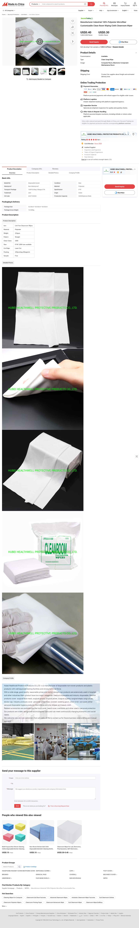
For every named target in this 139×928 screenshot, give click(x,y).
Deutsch (66, 915)
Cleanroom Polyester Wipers (12, 902)
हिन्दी (97, 915)
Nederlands (73, 915)
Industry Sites (82, 913)
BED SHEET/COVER (109, 874)
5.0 (111, 172)
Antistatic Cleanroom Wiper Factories (83, 897)
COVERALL (73, 874)
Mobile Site (114, 913)
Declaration (90, 920)
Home (3, 14)
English (22, 915)
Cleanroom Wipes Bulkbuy (94, 902)
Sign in (135, 5)
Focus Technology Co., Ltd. (56, 920)
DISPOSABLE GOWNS (43, 871)
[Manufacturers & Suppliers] (13, 4)
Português (35, 915)
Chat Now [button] (124, 42)
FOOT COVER (107, 871)
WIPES (105, 878)
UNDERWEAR (6, 878)
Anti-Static (24, 14)
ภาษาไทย (102, 915)
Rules (135, 10)
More (4, 906)
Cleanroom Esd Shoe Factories (36, 897)
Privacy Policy (100, 920)
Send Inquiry (94, 42)
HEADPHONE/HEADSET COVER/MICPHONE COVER (18, 871)
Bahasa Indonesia (126, 915)
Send (17, 806)
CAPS (71, 871)
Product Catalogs (30, 867)
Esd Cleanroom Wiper (75, 902)
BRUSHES (5, 874)
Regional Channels (93, 913)
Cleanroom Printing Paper (34, 902)
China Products (29, 913)
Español (28, 915)
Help (100, 10)
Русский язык (51, 915)
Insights (121, 913)
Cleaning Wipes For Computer (13, 897)
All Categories (9, 10)
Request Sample (118, 47)
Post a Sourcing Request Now (58, 806)
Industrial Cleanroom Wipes (58, 897)
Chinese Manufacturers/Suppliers (45, 913)
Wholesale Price (72, 913)
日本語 (92, 915)
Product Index (104, 913)
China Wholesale (61, 913)
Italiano (59, 915)
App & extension (112, 10)
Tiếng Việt (116, 915)
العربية (80, 915)
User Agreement (81, 920)
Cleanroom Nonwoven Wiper (55, 902)
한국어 (86, 915)
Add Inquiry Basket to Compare (40, 79)
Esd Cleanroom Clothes (106, 897)
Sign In (83, 159)
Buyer (90, 10)
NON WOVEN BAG (75, 878)
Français (43, 915)
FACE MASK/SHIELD (42, 878)
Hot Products (19, 913)
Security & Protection (13, 14)
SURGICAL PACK (41, 874)
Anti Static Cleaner (34, 14)
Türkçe (109, 915)
